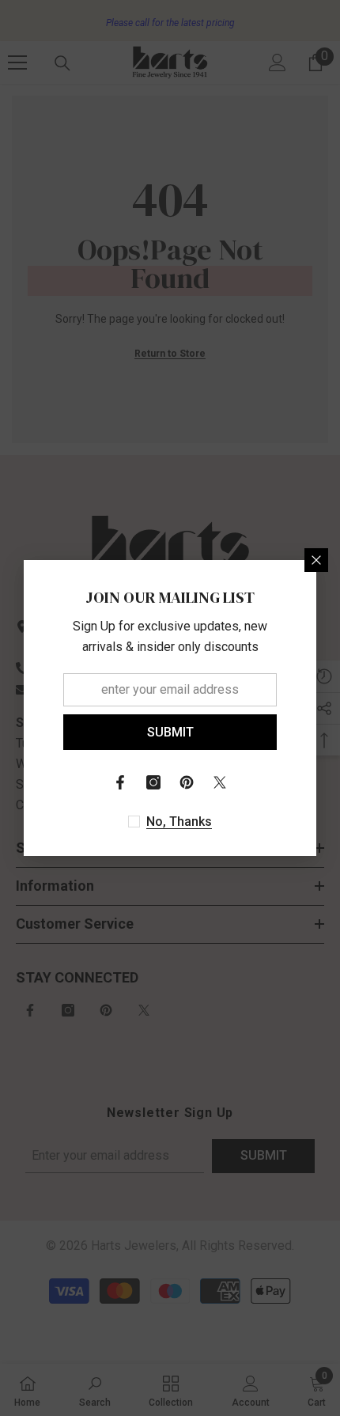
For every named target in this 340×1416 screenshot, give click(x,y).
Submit (170, 732)
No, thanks (179, 821)
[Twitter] (219, 782)
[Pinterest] (186, 782)
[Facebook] (120, 782)
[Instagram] (153, 782)
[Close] (316, 560)
